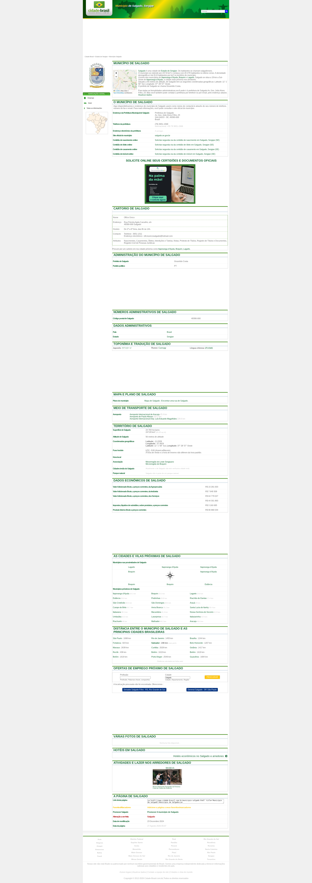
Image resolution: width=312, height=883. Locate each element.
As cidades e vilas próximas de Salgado (146, 556)
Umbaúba (117, 617)
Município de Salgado (131, 63)
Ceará (99, 856)
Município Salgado (115, 57)
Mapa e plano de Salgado (134, 394)
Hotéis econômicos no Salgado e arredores (198, 756)
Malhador (155, 621)
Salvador (155, 643)
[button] (116, 73)
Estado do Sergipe (169, 71)
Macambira (156, 612)
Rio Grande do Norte (174, 859)
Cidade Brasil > (90, 57)
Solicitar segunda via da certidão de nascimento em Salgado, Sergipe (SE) (187, 140)
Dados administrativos (132, 325)
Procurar (212, 677)
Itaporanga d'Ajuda (169, 77)
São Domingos (157, 603)
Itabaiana (117, 612)
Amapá (99, 846)
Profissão (124, 675)
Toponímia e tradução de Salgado (142, 344)
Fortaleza (117, 643)
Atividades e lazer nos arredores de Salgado (152, 762)
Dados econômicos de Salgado (139, 480)
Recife (115, 652)
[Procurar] (226, 11)
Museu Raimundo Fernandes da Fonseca (166, 786)
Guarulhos (194, 657)
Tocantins (211, 859)
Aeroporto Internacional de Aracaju (145, 414)
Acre (99, 839)
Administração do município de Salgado (146, 255)
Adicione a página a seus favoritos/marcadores (169, 807)
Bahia (99, 853)
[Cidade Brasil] (98, 13)
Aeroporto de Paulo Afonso (141, 417)
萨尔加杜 (209, 348)
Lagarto (191, 77)
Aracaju (193, 621)
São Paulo (117, 638)
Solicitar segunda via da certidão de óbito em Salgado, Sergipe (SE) (184, 145)
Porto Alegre (156, 657)
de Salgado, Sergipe (134, 5)
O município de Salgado (132, 102)
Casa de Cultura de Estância (162, 788)
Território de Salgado (132, 426)
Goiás (136, 846)
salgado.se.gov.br (162, 135)
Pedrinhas (155, 598)
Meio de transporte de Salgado (140, 408)
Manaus (116, 648)
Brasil (169, 332)
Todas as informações (94, 108)
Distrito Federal (136, 839)
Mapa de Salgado (152, 401)
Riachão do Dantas (198, 598)
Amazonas (99, 849)
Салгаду (162, 348)
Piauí (174, 852)
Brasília (193, 638)
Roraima (211, 846)
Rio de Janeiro (157, 638)
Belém (154, 652)
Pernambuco (174, 849)
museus (170, 768)
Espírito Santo (137, 842)
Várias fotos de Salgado (134, 736)
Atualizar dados (145, 95)
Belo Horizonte (196, 643)
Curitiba (154, 648)
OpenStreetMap (118, 93)
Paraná (174, 846)
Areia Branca (157, 607)
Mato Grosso (136, 852)
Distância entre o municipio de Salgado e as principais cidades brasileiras (150, 630)
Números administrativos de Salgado (144, 312)
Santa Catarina (211, 849)
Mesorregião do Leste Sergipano (160, 462)
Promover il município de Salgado (163, 812)
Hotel (90, 103)
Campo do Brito (119, 607)
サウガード (127, 348)
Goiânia (193, 648)
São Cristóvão (119, 603)
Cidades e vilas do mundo (181, 872)
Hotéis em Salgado (129, 750)
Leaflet (117, 91)
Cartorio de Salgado (131, 208)
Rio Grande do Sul (211, 839)
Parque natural (119, 473)
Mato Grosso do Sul (136, 856)
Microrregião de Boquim (156, 464)
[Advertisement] (156, 37)
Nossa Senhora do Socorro (201, 612)
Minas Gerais (136, 859)
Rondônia (211, 842)
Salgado (142, 71)
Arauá (192, 603)
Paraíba (174, 842)
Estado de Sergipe (101, 57)
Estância (208, 584)
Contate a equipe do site (158, 872)
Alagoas (99, 843)
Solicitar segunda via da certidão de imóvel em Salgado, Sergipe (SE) (185, 154)
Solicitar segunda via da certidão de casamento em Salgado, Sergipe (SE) (187, 149)
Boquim (182, 77)
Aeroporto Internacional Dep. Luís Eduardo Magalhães (153, 419)
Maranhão (137, 849)
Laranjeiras (156, 617)
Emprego (91, 98)
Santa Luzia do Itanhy (199, 607)
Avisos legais (125, 872)
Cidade (168, 675)
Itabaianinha (195, 617)
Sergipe (170, 337)
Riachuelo (117, 621)
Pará (174, 839)
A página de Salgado (130, 796)
